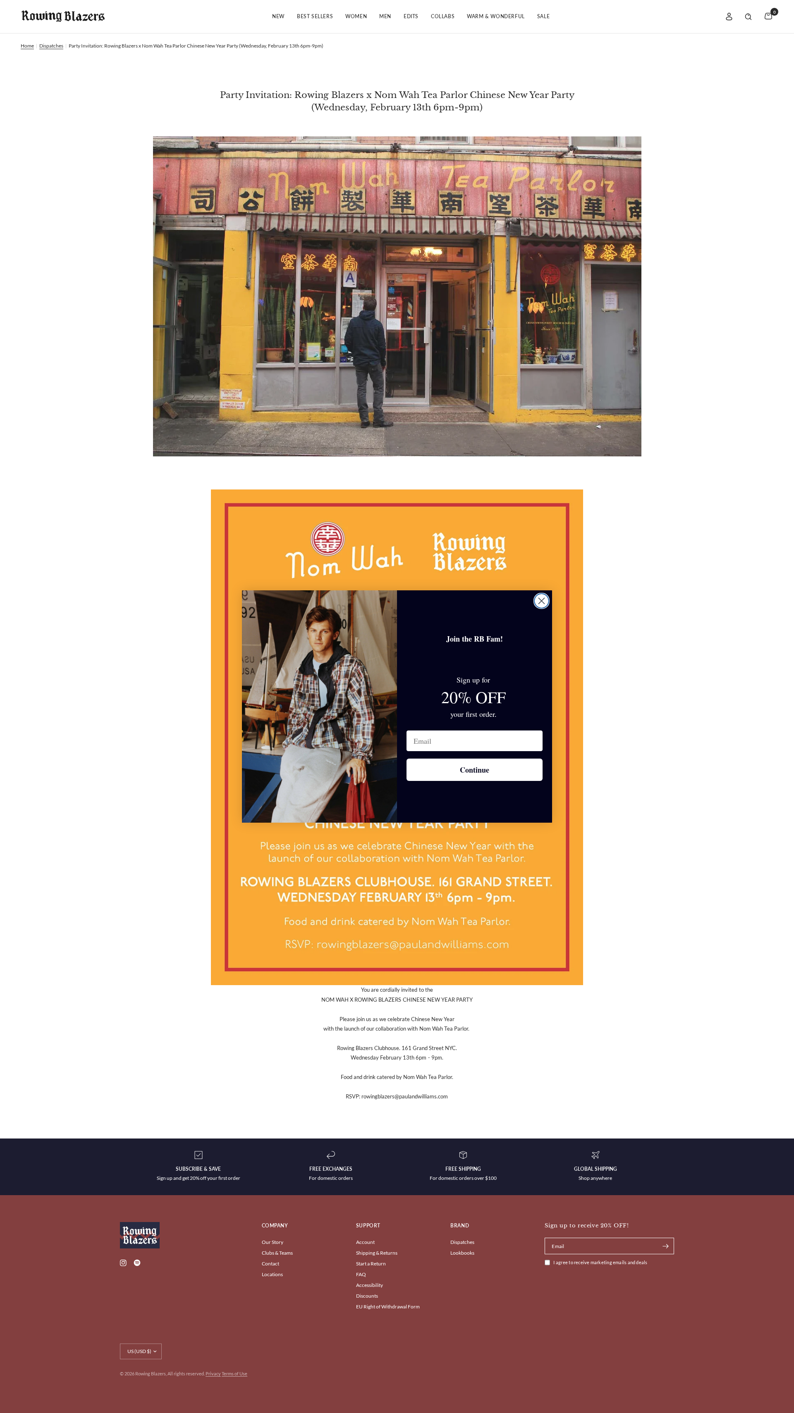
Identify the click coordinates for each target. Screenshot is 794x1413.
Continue (474, 769)
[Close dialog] (541, 601)
